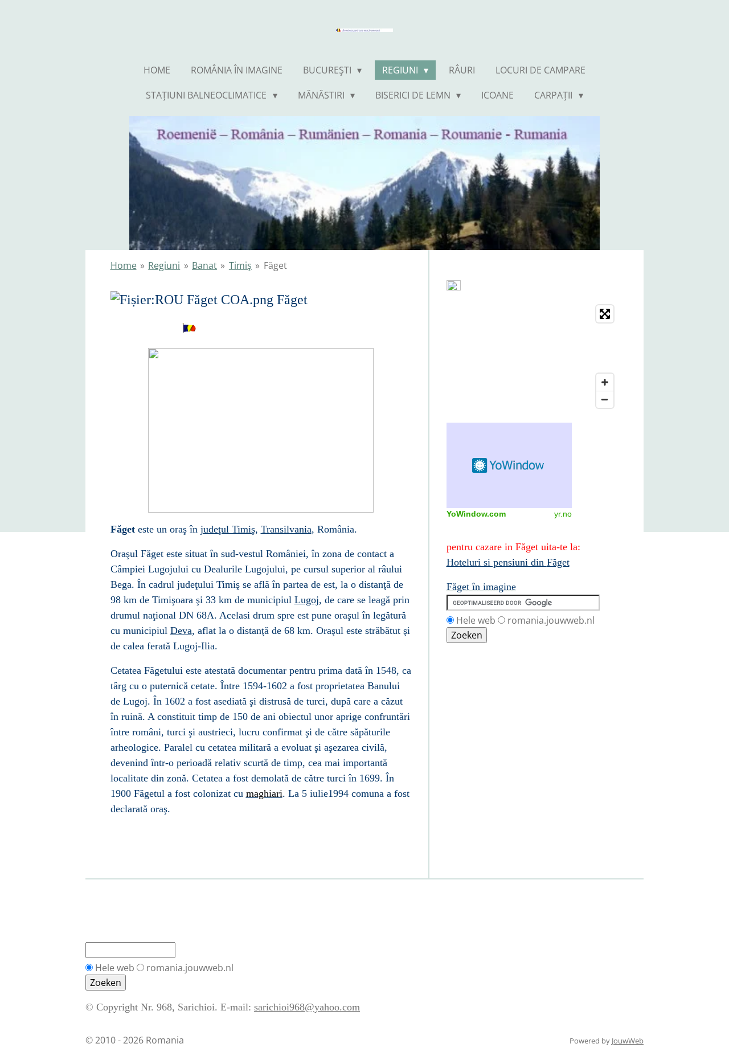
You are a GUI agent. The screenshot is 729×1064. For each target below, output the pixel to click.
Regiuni (164, 265)
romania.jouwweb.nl (551, 620)
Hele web (475, 620)
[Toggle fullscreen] (604, 313)
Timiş (240, 265)
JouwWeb (628, 1041)
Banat (204, 265)
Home (123, 265)
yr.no (563, 513)
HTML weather (509, 465)
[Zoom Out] (604, 399)
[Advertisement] (498, 695)
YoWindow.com (476, 513)
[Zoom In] (604, 382)
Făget (275, 265)
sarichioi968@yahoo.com (307, 1007)
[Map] (533, 357)
